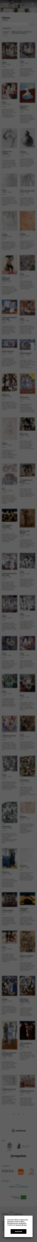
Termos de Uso (21, 1225)
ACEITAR (18, 1231)
